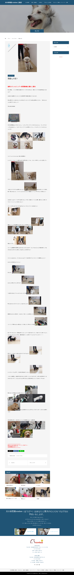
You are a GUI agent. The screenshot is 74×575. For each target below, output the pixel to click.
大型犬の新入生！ (9, 485)
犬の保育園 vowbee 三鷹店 (13, 2)
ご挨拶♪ (37, 498)
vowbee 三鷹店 (37, 555)
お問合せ (40, 2)
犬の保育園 (27, 2)
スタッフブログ (11, 75)
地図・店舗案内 (34, 2)
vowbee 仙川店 (37, 545)
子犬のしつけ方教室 (47, 2)
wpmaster (13, 455)
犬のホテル (20, 570)
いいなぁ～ (38, 485)
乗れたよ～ (23, 498)
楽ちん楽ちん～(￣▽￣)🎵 (11, 498)
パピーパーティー (33, 570)
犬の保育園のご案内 (13, 570)
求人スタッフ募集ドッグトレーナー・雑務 (60, 2)
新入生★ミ (23, 485)
